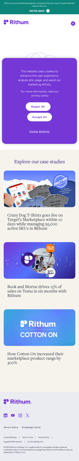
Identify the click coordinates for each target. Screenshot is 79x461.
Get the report (36, 10)
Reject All (38, 106)
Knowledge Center (31, 427)
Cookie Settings (10, 437)
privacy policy (40, 95)
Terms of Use (27, 437)
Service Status (11, 427)
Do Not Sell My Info (35, 442)
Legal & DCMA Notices (13, 442)
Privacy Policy (43, 437)
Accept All (39, 117)
